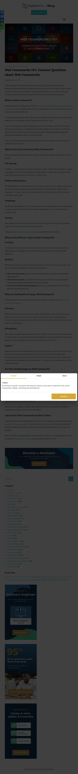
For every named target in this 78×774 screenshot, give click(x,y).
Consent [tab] (13, 376)
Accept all (63, 396)
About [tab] (64, 376)
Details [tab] (39, 376)
